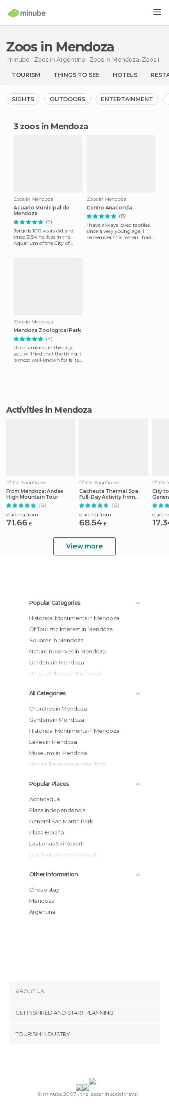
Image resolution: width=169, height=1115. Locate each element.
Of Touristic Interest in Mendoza (71, 629)
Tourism (26, 75)
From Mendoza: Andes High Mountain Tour (34, 494)
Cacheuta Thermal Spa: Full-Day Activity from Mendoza (109, 494)
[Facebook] (72, 1063)
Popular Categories (54, 602)
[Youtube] (104, 1063)
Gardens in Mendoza (56, 719)
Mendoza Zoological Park (47, 330)
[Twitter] (82, 1063)
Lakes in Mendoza (53, 742)
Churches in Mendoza (58, 708)
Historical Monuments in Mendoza (74, 618)
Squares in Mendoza (56, 640)
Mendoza (42, 900)
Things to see (76, 75)
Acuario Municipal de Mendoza (41, 210)
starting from (22, 514)
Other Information (53, 874)
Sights (23, 99)
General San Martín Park (61, 821)
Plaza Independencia (57, 810)
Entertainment (127, 99)
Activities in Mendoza (49, 410)
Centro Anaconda (109, 208)
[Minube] (27, 13)
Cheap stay (44, 889)
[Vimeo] (93, 1063)
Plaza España (46, 832)
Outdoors (67, 99)
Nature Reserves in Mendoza (67, 651)
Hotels (125, 75)
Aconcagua (44, 799)
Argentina (42, 911)
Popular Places (49, 783)
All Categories (47, 693)
